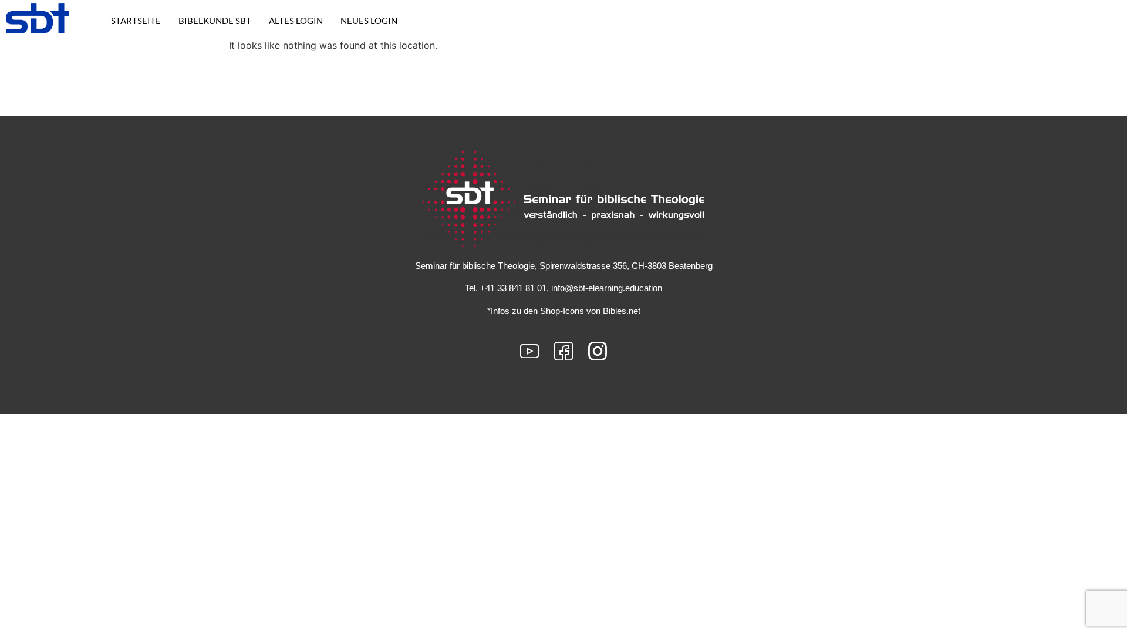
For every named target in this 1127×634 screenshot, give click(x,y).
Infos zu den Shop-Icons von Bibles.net (565, 311)
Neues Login (368, 20)
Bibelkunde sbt (214, 20)
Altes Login (296, 20)
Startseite (136, 20)
